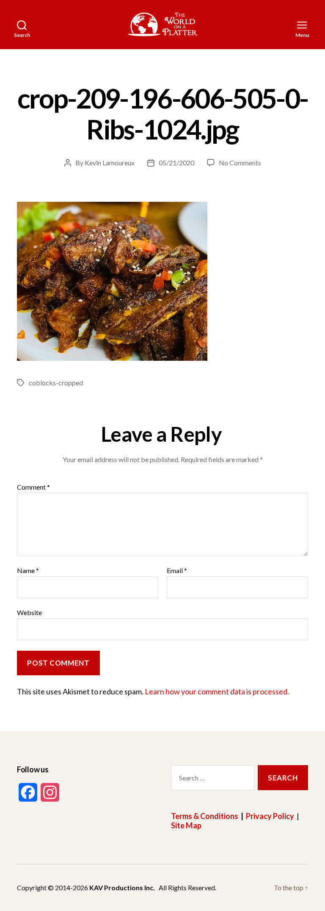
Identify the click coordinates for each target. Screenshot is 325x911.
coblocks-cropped (56, 383)
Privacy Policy (270, 816)
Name (28, 570)
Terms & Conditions (204, 816)
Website (29, 612)
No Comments (240, 163)
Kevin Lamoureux (110, 163)
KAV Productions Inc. (122, 887)
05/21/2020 (176, 163)
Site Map (186, 825)
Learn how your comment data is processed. (217, 691)
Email (177, 570)
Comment (33, 487)
